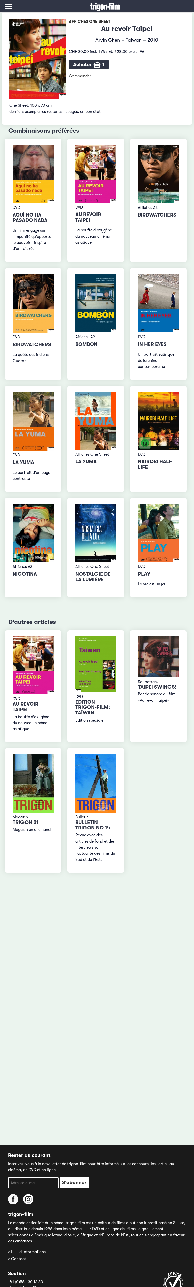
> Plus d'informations (27, 1251)
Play (144, 574)
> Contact (17, 1259)
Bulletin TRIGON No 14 (92, 825)
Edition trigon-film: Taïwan (92, 707)
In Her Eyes (152, 344)
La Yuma (23, 462)
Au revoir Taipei (88, 217)
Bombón (86, 344)
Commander (80, 76)
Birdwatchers (157, 215)
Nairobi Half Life (155, 464)
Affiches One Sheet (89, 21)
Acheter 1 (89, 64)
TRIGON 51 (26, 822)
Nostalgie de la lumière (92, 576)
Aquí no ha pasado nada (30, 217)
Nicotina (25, 574)
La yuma (86, 461)
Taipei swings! (157, 687)
